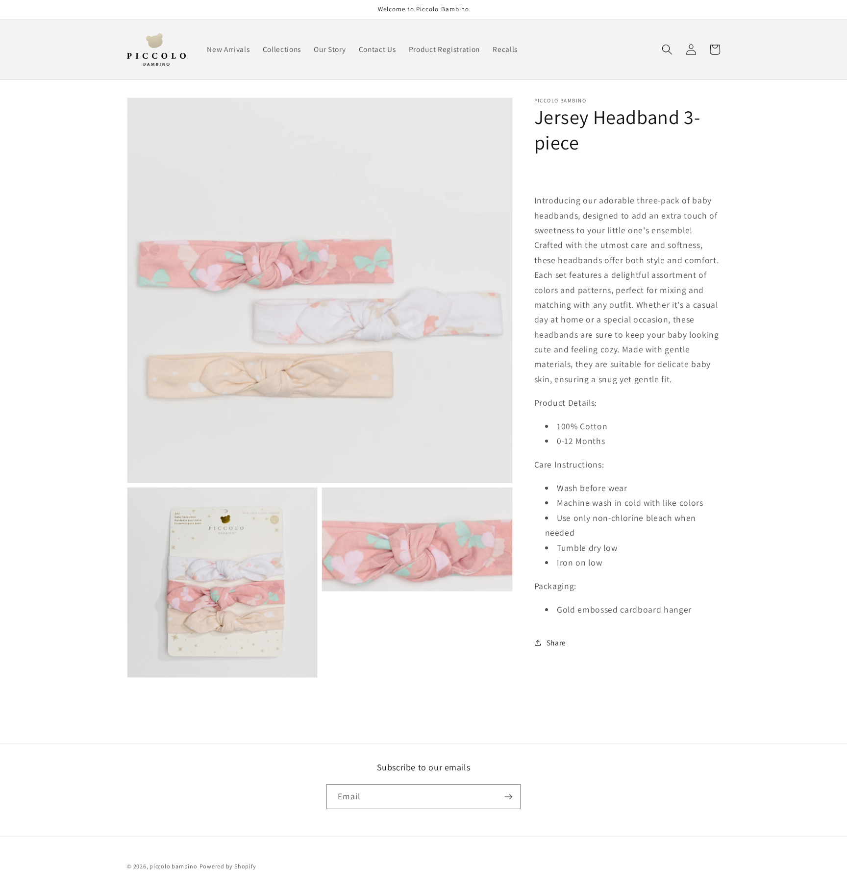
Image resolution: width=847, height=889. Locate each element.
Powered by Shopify (227, 866)
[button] (667, 49)
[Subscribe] (508, 797)
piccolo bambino (173, 866)
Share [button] (556, 642)
